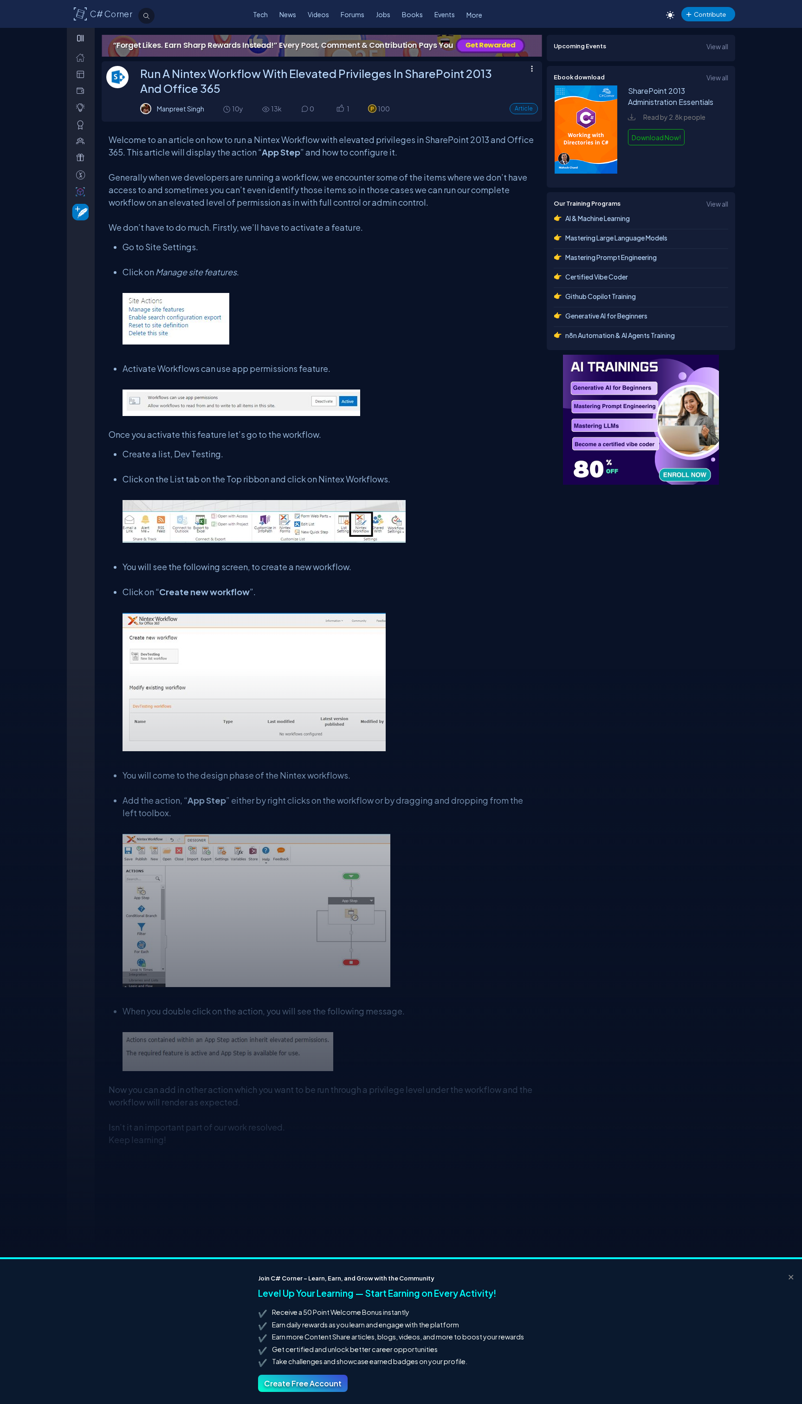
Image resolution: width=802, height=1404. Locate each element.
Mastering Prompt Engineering (611, 257)
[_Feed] (82, 57)
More (474, 15)
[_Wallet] (82, 91)
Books (412, 14)
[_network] (82, 141)
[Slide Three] (521, 46)
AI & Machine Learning (597, 218)
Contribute (710, 14)
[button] (340, 109)
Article (524, 108)
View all (717, 46)
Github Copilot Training (600, 296)
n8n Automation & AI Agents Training (620, 335)
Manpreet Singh (180, 108)
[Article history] (227, 109)
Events (444, 14)
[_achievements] (82, 124)
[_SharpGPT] (82, 191)
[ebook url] (586, 171)
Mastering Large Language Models (616, 238)
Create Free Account (303, 1383)
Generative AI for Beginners (606, 316)
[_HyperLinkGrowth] (78, 211)
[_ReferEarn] (82, 158)
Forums (352, 14)
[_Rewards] (82, 174)
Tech (260, 14)
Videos (318, 14)
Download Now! (656, 137)
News (287, 14)
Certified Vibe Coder (596, 277)
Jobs (383, 14)
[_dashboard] (82, 74)
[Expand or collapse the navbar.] (81, 38)
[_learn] (82, 107)
